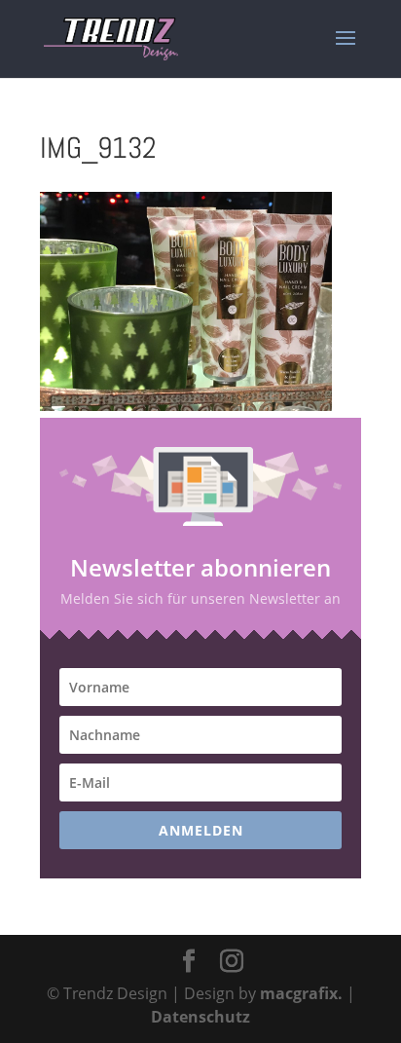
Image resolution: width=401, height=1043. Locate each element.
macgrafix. (301, 993)
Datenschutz (200, 1016)
